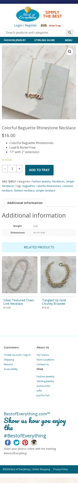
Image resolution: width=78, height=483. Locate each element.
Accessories (43, 386)
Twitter (19, 442)
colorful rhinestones (48, 186)
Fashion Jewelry (15, 40)
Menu (68, 40)
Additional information (25, 203)
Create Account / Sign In (17, 355)
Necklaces (58, 181)
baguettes (29, 186)
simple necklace (45, 190)
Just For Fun (43, 395)
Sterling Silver (44, 40)
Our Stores (43, 355)
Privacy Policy (60, 469)
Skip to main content (14, 10)
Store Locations (45, 359)
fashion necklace (24, 190)
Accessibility (11, 369)
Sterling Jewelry (45, 381)
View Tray (55, 25)
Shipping (9, 359)
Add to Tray (39, 170)
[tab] (25, 203)
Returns (8, 364)
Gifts (39, 390)
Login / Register (25, 25)
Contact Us (43, 364)
